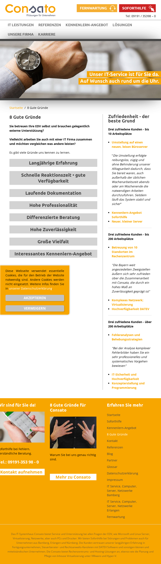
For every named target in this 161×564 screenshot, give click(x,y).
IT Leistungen (21, 25)
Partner (112, 460)
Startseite (16, 108)
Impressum (115, 480)
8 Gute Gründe (117, 434)
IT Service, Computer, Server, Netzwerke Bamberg (122, 490)
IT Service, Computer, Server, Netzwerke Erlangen (122, 506)
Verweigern (35, 308)
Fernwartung (93, 8)
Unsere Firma (21, 34)
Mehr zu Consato (73, 477)
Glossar (112, 467)
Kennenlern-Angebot (87, 25)
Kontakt (112, 441)
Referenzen (49, 25)
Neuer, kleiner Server (127, 221)
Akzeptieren (35, 298)
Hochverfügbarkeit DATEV (130, 309)
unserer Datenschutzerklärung (30, 288)
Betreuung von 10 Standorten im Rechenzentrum (124, 251)
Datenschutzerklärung (122, 473)
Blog (110, 454)
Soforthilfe (134, 8)
